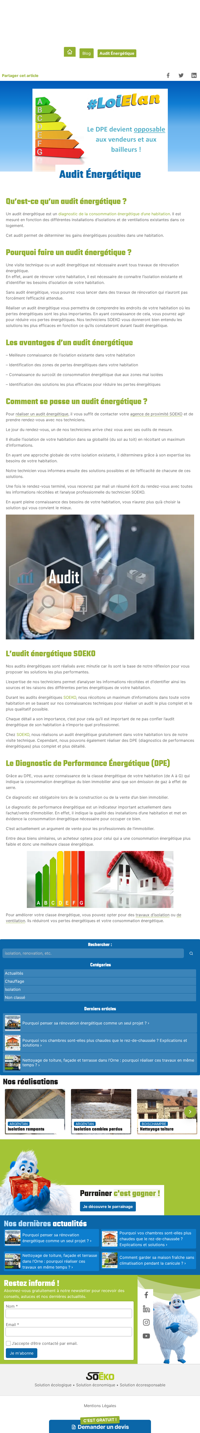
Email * (12, 1324)
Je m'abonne (21, 1353)
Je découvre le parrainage (108, 1206)
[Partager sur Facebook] (168, 75)
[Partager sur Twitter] (181, 75)
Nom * (12, 1306)
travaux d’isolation (153, 914)
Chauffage (14, 981)
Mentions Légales (100, 1405)
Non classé (15, 997)
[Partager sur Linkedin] (194, 75)
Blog (86, 53)
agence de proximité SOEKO (156, 413)
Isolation (12, 989)
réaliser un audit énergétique (42, 413)
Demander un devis (103, 1425)
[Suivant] (190, 1112)
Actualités (14, 973)
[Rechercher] (191, 953)
